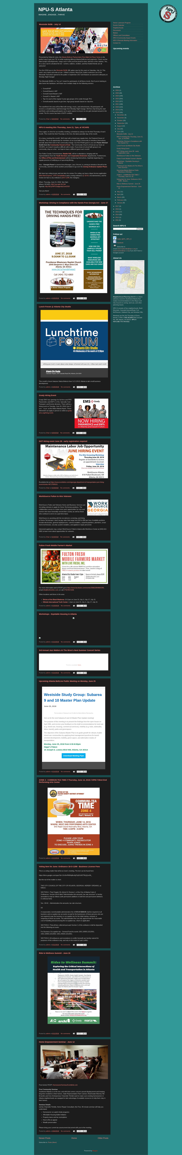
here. (79, 665)
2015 (117, 212)
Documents (117, 30)
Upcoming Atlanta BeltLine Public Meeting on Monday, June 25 (67, 681)
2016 (117, 209)
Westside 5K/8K (61, 70)
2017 (117, 206)
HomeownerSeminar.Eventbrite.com (65, 1085)
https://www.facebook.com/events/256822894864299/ (85, 588)
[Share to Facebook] (83, 119)
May (118, 191)
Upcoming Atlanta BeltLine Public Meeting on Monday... (128, 171)
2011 (117, 220)
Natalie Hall (67, 153)
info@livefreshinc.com (50, 590)
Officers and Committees (121, 35)
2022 (117, 101)
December (120, 115)
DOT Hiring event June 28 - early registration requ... (128, 152)
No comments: (65, 119)
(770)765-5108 (69, 590)
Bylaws (115, 33)
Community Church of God (60, 145)
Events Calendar (118, 25)
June (119, 131)
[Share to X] (81, 119)
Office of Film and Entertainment (53, 158)
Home (74, 1138)
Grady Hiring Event (47, 395)
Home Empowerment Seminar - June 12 (57, 1042)
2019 (117, 110)
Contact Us (116, 43)
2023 (117, 98)
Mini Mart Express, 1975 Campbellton (52, 175)
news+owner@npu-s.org (121, 251)
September (121, 123)
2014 (117, 214)
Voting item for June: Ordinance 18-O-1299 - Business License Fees (69, 867)
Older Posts (103, 1138)
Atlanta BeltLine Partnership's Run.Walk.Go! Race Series (81, 57)
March (119, 197)
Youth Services (61, 156)
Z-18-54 (86, 175)
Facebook (119, 243)
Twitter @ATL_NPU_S (123, 239)
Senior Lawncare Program (122, 23)
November (120, 118)
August (119, 126)
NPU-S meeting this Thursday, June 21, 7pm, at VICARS (64, 127)
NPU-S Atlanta (55, 9)
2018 (117, 112)
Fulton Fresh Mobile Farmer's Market (55, 545)
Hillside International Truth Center (55, 602)
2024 (117, 96)
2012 (117, 217)
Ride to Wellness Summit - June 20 (54, 953)
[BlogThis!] (79, 119)
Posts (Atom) (52, 1142)
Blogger (95, 1151)
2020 (117, 107)
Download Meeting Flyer (73, 756)
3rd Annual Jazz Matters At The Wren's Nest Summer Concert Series (69, 650)
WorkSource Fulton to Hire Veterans (55, 496)
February (120, 200)
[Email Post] (73, 119)
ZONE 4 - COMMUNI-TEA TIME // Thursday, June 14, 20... (128, 175)
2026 (117, 90)
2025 (117, 93)
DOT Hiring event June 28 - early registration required (63, 441)
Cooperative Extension (79, 156)
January (120, 203)
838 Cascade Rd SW (58, 184)
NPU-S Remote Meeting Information (125, 40)
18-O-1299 (65, 178)
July (118, 129)
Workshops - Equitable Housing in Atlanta (58, 614)
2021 (117, 104)
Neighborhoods (118, 28)
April (118, 194)
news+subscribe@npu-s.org (126, 249)
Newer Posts (44, 1138)
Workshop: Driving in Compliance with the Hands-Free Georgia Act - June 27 (73, 203)
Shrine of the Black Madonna (53, 599)
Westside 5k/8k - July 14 (50, 24)
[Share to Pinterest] (85, 119)
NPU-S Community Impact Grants (124, 38)
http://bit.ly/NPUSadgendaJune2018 (57, 186)
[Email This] (77, 119)
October (120, 120)
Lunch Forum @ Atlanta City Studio (55, 307)
